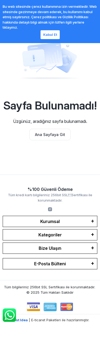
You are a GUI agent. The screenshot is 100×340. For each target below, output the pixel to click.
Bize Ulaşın (50, 248)
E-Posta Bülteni (50, 263)
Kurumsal (50, 221)
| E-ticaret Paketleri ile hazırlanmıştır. (50, 320)
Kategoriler (50, 234)
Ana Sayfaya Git (50, 134)
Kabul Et (50, 34)
